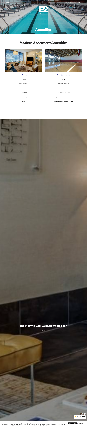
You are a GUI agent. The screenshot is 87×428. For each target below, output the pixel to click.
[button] (81, 423)
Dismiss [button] (74, 423)
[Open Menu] (84, 2)
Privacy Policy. (45, 425)
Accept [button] (70, 423)
